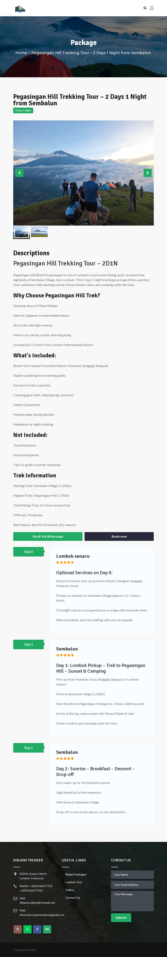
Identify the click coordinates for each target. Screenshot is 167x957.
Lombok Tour (73, 882)
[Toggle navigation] (152, 8)
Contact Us (72, 897)
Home (21, 53)
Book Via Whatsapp (48, 536)
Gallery (69, 890)
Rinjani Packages (76, 874)
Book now (119, 536)
